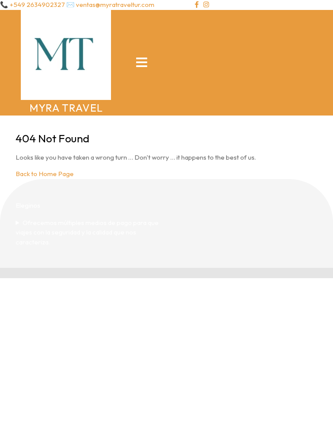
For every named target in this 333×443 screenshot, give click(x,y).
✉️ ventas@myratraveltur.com (110, 4)
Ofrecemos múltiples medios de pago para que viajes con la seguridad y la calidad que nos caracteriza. (87, 232)
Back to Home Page (45, 174)
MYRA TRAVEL (66, 107)
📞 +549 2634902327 (32, 4)
